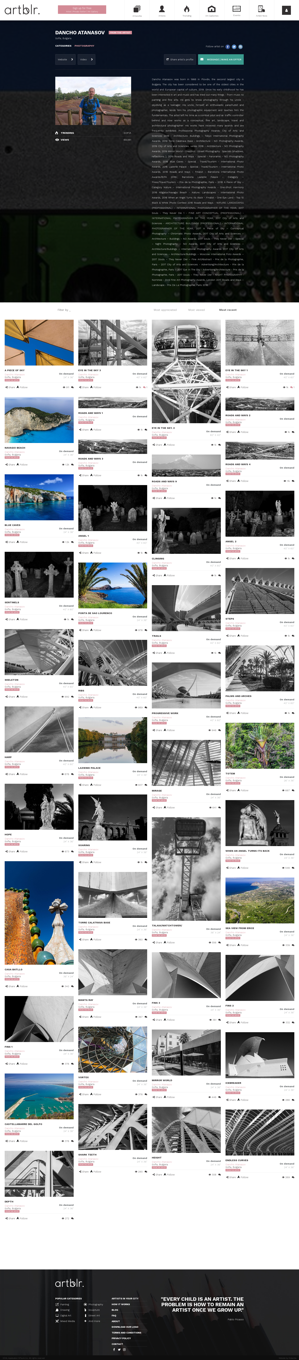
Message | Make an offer (223, 59)
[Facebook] (228, 46)
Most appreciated (165, 309)
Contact (117, 1344)
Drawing (64, 1309)
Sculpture (94, 1309)
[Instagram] (240, 46)
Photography (95, 1304)
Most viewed (196, 309)
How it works (121, 1304)
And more (94, 1321)
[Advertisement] (149, 1246)
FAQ (114, 1315)
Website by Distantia (287, 1358)
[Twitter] (234, 46)
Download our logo (125, 1327)
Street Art (94, 1315)
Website (62, 59)
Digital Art (65, 1315)
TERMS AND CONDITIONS (126, 1332)
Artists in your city (125, 1298)
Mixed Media (67, 1321)
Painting (64, 1304)
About (116, 1321)
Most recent (228, 309)
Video (83, 59)
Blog (115, 1310)
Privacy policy (121, 1338)
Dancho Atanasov (15, 374)
